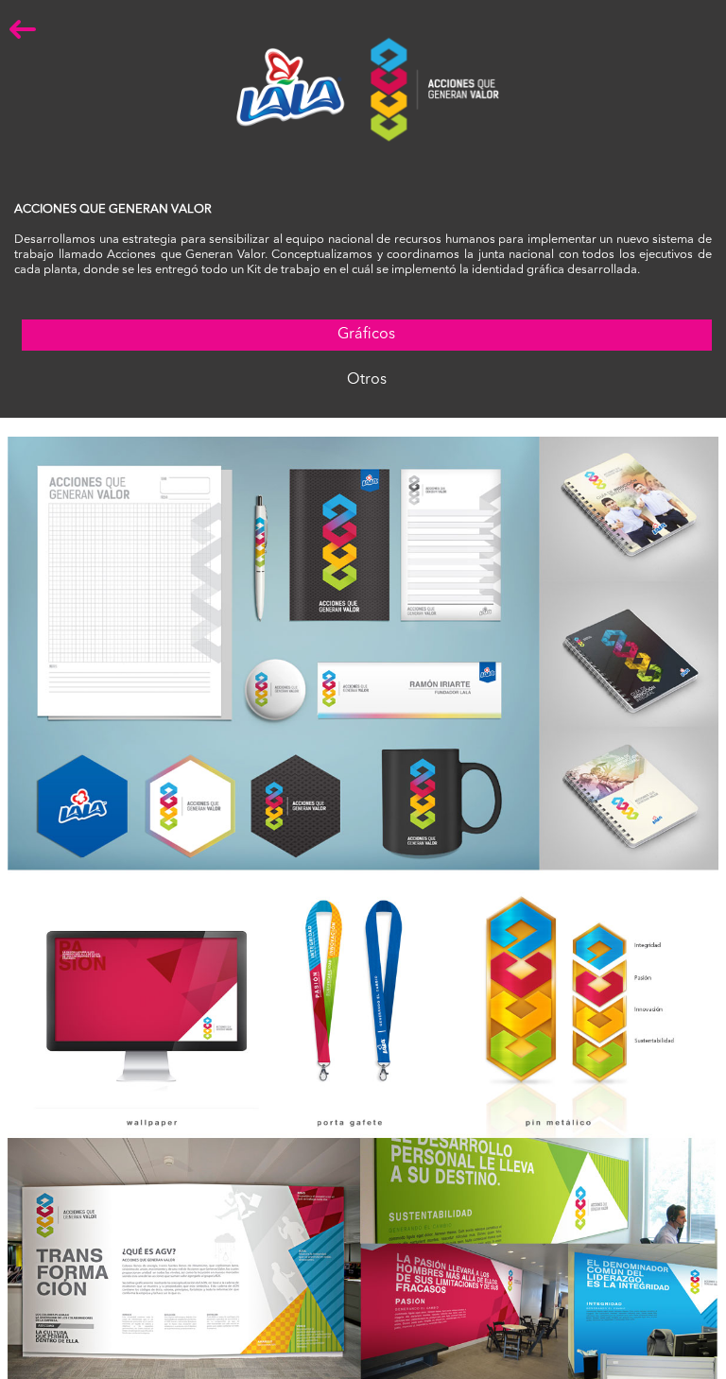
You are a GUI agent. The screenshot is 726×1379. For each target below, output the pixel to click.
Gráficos (366, 334)
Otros (367, 380)
